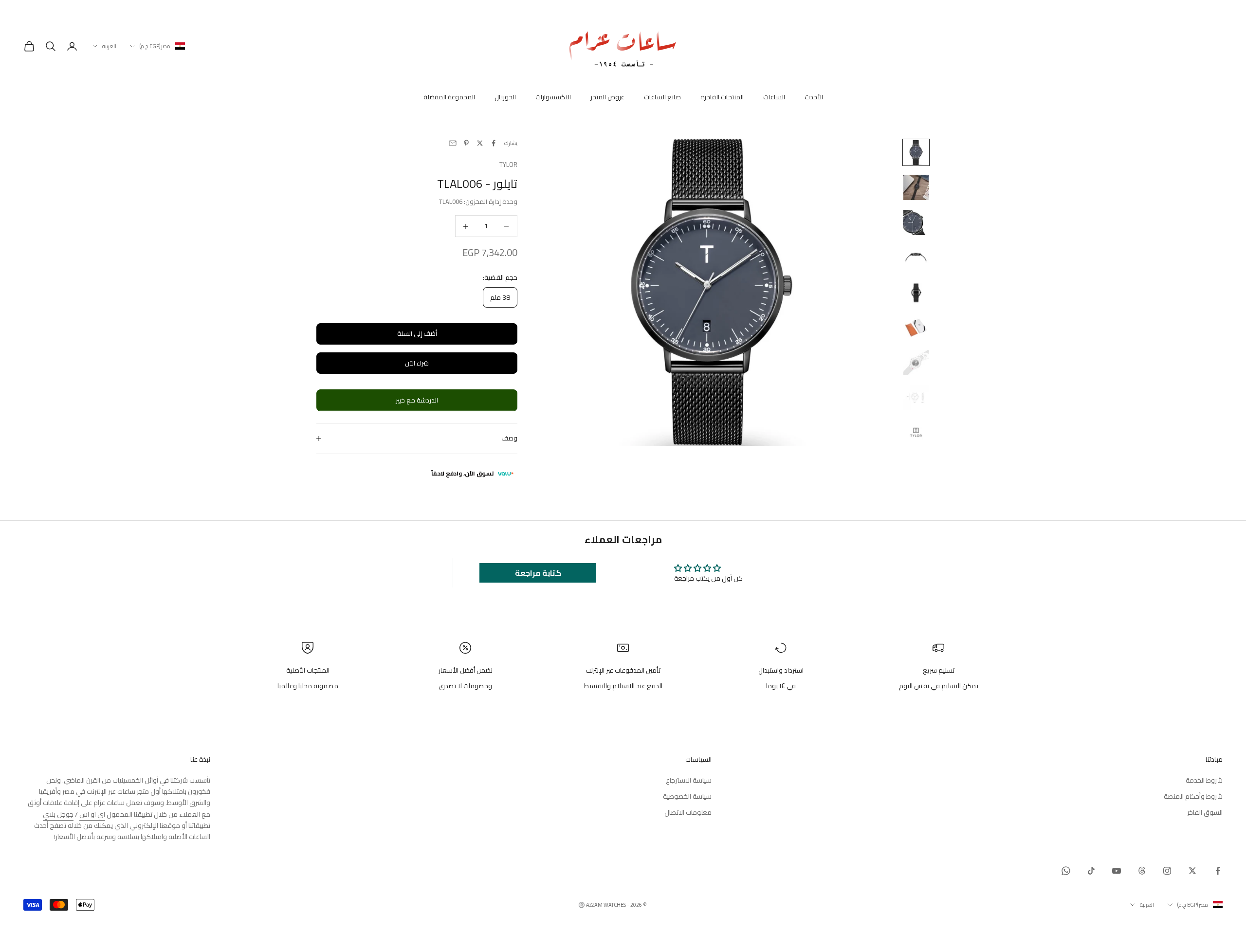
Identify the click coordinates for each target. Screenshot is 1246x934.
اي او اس (92, 814)
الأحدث (814, 97)
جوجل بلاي (58, 814)
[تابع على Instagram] (1167, 871)
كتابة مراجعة (538, 573)
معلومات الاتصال (688, 812)
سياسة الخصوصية (687, 796)
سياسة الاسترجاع (689, 780)
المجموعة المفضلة (449, 97)
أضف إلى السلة (417, 333)
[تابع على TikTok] (1091, 871)
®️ (581, 905)
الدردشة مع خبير (417, 400)
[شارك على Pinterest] (466, 143)
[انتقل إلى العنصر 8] (916, 397)
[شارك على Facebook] (493, 143)
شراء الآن (417, 363)
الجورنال (505, 97)
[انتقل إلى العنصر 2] (916, 187)
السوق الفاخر (1205, 812)
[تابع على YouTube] (1116, 871)
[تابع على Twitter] (1192, 871)
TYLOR (508, 165)
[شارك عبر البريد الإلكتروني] (453, 143)
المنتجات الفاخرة (722, 97)
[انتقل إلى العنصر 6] (916, 327)
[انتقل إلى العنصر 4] (916, 257)
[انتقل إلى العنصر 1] (916, 152)
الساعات (774, 97)
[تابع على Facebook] (1218, 871)
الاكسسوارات (553, 97)
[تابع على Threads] (1142, 871)
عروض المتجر (607, 97)
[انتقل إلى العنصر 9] (916, 432)
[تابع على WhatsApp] (1066, 871)
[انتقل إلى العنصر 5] (916, 292)
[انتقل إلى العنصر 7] (916, 362)
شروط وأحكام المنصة (1193, 796)
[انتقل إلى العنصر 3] (916, 222)
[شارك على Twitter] (480, 143)
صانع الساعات (662, 97)
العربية (109, 46)
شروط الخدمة (1204, 780)
